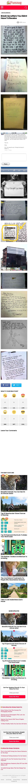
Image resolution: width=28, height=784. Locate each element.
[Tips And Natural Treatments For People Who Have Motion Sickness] (14, 568)
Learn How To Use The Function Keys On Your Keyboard (13, 759)
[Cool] (3, 519)
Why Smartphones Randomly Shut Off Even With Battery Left (14, 764)
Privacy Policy (16, 779)
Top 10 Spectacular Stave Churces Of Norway (13, 514)
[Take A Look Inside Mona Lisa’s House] (14, 590)
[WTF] (6, 497)
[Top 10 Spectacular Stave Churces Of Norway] (14, 504)
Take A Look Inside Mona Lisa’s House (12, 600)
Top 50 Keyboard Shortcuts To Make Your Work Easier (14, 536)
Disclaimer (24, 779)
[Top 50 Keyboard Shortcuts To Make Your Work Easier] (14, 525)
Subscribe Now (14, 696)
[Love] (3, 475)
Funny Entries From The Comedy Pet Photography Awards (11, 711)
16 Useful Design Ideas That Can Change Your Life (13, 768)
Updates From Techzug (10, 748)
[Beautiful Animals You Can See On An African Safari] (14, 482)
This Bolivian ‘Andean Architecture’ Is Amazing (14, 557)
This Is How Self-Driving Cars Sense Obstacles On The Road (14, 752)
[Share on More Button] (24, 385)
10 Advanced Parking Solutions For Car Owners (14, 756)
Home (2, 779)
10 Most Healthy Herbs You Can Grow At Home (14, 723)
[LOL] (3, 497)
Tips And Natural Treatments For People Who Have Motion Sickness (13, 579)
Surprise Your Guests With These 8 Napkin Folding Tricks (12, 720)
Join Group (8, 779)
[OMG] (6, 475)
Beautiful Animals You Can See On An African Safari (13, 493)
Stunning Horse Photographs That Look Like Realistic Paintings (13, 715)
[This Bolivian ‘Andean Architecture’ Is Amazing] (14, 547)
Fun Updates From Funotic (12, 707)
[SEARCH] (26, 8)
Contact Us (14, 781)
